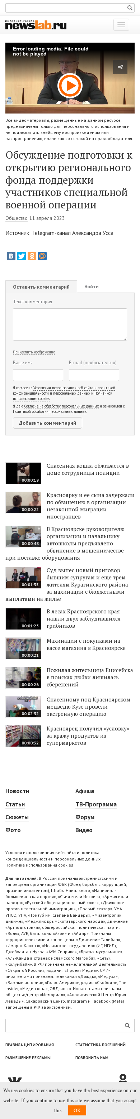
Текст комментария (32, 301)
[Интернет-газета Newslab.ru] (35, 24)
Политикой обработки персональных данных (50, 411)
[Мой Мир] (42, 256)
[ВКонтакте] (11, 256)
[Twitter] (21, 256)
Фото (13, 830)
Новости (17, 791)
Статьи (15, 804)
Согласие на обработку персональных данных (61, 406)
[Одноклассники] (32, 256)
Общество (16, 218)
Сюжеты (17, 817)
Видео (84, 830)
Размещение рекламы (28, 1057)
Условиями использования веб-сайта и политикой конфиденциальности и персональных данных (64, 390)
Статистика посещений (100, 1044)
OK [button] (77, 1110)
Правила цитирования (29, 1044)
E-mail (93, 362)
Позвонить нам (91, 1057)
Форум (84, 817)
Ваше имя (23, 362)
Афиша (84, 791)
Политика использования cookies (39, 865)
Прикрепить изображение (34, 351)
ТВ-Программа (96, 804)
